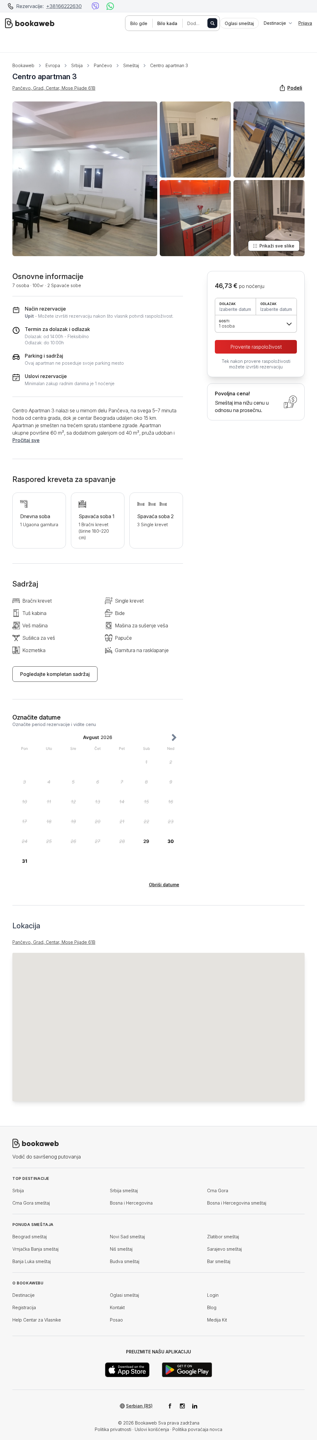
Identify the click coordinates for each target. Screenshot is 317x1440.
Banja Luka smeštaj (31, 1261)
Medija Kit (217, 1319)
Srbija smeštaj (124, 1190)
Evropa (53, 65)
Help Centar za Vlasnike (36, 1319)
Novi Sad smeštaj (127, 1236)
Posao (116, 1319)
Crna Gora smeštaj (31, 1203)
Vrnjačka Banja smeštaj (35, 1249)
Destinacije (23, 1295)
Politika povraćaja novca (197, 1429)
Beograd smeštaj (29, 1236)
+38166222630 (64, 6)
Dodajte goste (200, 23)
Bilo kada (167, 23)
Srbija (77, 65)
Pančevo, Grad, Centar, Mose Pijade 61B (53, 88)
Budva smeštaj (124, 1261)
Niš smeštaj (121, 1249)
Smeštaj (131, 65)
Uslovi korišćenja (152, 1429)
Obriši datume (164, 884)
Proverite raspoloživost (256, 347)
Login (213, 1295)
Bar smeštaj (218, 1261)
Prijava (305, 23)
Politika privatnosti (113, 1429)
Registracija (24, 1307)
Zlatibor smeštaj (223, 1236)
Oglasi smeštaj (124, 1295)
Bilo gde (138, 23)
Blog (211, 1307)
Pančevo (103, 65)
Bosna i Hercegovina (131, 1203)
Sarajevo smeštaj (224, 1249)
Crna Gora (217, 1190)
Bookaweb (23, 65)
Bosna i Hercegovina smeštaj (236, 1203)
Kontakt (117, 1307)
